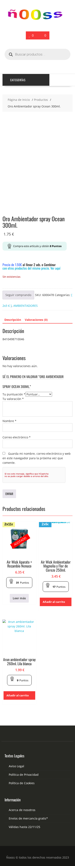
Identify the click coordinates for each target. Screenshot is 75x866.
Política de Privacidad (24, 775)
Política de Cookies (22, 783)
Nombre (9, 421)
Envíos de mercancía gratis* (28, 818)
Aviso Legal (16, 766)
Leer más (19, 598)
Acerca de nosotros (22, 810)
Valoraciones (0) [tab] (36, 320)
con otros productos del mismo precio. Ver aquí (31, 268)
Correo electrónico (16, 437)
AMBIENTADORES (25, 306)
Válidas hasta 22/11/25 (24, 827)
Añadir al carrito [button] (54, 602)
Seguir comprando (18, 295)
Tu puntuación (13, 394)
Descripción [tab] (12, 320)
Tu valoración (13, 399)
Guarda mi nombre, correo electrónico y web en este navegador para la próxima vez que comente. (36, 458)
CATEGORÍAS (18, 80)
